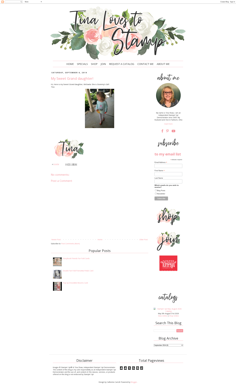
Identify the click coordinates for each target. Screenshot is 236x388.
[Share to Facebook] (73, 164)
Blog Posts (161, 190)
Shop (94, 64)
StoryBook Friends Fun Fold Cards (76, 258)
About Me (163, 64)
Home (70, 64)
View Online (162, 316)
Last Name (159, 178)
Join (103, 64)
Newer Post (56, 239)
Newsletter (161, 194)
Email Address (161, 162)
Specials (82, 64)
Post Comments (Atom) (70, 243)
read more (168, 124)
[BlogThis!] (69, 164)
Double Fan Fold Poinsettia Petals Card (78, 271)
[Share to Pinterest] (76, 164)
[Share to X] (71, 164)
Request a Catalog (121, 64)
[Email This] (66, 164)
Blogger (134, 382)
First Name (160, 170)
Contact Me (145, 64)
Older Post (143, 239)
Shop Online (174, 316)
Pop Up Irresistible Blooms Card (75, 283)
